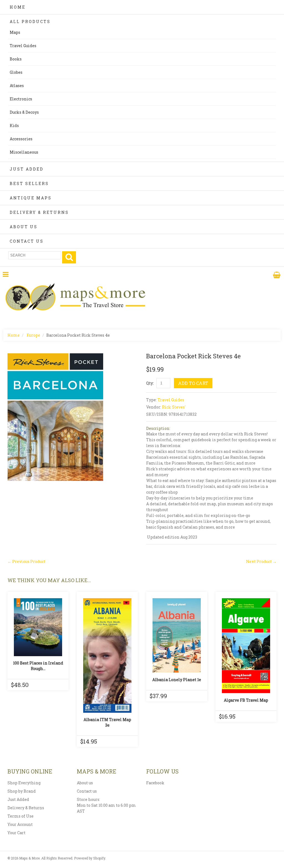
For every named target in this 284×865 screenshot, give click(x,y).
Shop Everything (23, 782)
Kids (14, 125)
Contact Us (27, 241)
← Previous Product (26, 561)
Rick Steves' (174, 407)
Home (18, 7)
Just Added (27, 169)
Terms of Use (20, 816)
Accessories (21, 138)
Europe (33, 335)
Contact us (87, 791)
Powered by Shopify (89, 858)
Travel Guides (23, 45)
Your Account (20, 824)
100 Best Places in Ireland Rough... (38, 665)
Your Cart (16, 832)
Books (16, 59)
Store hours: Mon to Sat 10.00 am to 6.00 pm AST (106, 805)
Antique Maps (31, 198)
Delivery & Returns (39, 212)
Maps (15, 32)
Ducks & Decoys (24, 112)
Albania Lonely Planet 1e (176, 679)
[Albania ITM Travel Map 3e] (107, 655)
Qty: (150, 383)
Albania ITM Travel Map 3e (107, 722)
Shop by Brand (21, 791)
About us (85, 782)
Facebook (155, 782)
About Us (23, 226)
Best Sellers (29, 183)
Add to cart (193, 383)
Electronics (21, 99)
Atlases (17, 85)
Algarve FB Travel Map (246, 700)
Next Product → (261, 561)
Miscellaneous (24, 152)
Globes (16, 72)
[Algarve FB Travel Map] (246, 645)
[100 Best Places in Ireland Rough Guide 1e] (38, 627)
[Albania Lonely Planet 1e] (177, 635)
